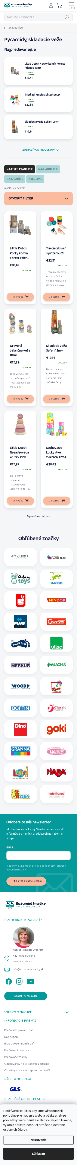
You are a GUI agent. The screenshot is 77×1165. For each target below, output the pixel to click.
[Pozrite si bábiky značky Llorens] (56, 751)
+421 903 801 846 (24, 955)
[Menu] (71, 5)
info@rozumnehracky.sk (28, 969)
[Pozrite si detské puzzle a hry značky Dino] (20, 729)
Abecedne (35, 178)
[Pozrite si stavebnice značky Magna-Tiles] (56, 557)
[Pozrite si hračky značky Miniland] (56, 794)
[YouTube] (30, 980)
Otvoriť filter (21, 198)
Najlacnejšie (48, 169)
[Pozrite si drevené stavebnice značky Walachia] (56, 664)
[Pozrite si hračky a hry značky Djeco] (56, 578)
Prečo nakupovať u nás (18, 1030)
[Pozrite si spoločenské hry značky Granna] (20, 751)
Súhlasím (38, 1153)
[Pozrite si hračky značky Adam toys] (20, 578)
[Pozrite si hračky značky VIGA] (20, 794)
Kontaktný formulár (25, 996)
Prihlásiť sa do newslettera (26, 881)
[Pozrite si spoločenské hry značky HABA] (56, 772)
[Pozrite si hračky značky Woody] (20, 686)
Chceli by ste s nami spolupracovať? (27, 1070)
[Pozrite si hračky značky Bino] (56, 686)
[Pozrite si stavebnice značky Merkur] (20, 664)
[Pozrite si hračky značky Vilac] (56, 643)
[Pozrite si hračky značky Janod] (20, 600)
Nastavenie (38, 1140)
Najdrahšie (14, 178)
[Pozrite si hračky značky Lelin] (20, 772)
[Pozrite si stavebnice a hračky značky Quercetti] (56, 621)
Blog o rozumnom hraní (19, 1043)
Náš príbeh (11, 1037)
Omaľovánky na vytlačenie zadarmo (26, 1064)
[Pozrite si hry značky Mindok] (56, 600)
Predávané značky (15, 1057)
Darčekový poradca (16, 1050)
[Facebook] (8, 980)
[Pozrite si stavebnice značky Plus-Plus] (20, 621)
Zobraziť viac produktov (38, 149)
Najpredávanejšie (19, 169)
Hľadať (67, 17)
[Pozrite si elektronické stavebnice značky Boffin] (20, 708)
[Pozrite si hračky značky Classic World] (56, 708)
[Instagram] (18, 980)
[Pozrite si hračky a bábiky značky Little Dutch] (20, 557)
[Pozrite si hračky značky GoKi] (56, 729)
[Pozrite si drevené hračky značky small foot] (20, 643)
